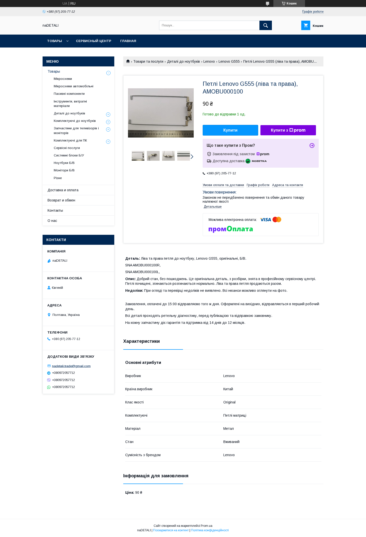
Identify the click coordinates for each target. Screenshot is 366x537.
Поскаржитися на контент (171, 530)
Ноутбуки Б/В (64, 163)
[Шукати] (265, 25)
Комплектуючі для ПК (70, 140)
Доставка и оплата (63, 190)
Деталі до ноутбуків (183, 61)
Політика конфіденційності (210, 530)
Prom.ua (206, 526)
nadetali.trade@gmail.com (71, 366)
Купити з (279, 130)
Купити (230, 130)
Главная (128, 41)
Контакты (55, 210)
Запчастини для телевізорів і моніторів (76, 130)
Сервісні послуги (67, 148)
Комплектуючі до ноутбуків (75, 121)
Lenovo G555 (229, 61)
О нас (52, 221)
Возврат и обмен (61, 200)
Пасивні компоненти (69, 94)
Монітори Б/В (64, 170)
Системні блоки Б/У (69, 155)
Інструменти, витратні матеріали (70, 103)
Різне (58, 178)
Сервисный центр (93, 41)
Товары (54, 41)
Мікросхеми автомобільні (73, 86)
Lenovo (209, 61)
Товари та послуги (148, 61)
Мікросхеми (63, 79)
